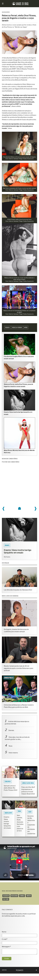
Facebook (6, 898)
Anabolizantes (8, 815)
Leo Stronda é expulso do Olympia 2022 (18, 592)
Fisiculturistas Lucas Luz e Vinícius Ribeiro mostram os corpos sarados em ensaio (17, 552)
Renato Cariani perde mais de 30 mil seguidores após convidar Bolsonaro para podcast (18, 671)
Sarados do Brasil (10, 545)
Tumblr (22, 898)
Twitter (29, 898)
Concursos (8, 784)
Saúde (29, 814)
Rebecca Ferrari (17, 327)
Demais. (11, 733)
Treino (19, 814)
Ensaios (7, 327)
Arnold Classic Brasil (28, 785)
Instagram (14, 898)
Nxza (10, 748)
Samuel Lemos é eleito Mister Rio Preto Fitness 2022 (10, 790)
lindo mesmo (13, 755)
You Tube (5, 902)
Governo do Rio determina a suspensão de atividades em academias (31, 827)
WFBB (25, 327)
